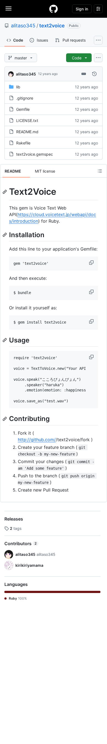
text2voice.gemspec (34, 154)
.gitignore (24, 98)
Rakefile (23, 143)
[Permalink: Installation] (5, 235)
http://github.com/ (37, 439)
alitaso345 (23, 25)
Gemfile (23, 109)
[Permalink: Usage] (5, 340)
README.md (27, 131)
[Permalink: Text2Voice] (5, 192)
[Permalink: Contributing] (5, 419)
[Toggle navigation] (8, 8)
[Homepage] (53, 8)
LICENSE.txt (27, 120)
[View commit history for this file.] (94, 74)
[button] (92, 262)
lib (18, 87)
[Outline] (100, 171)
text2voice (52, 25)
